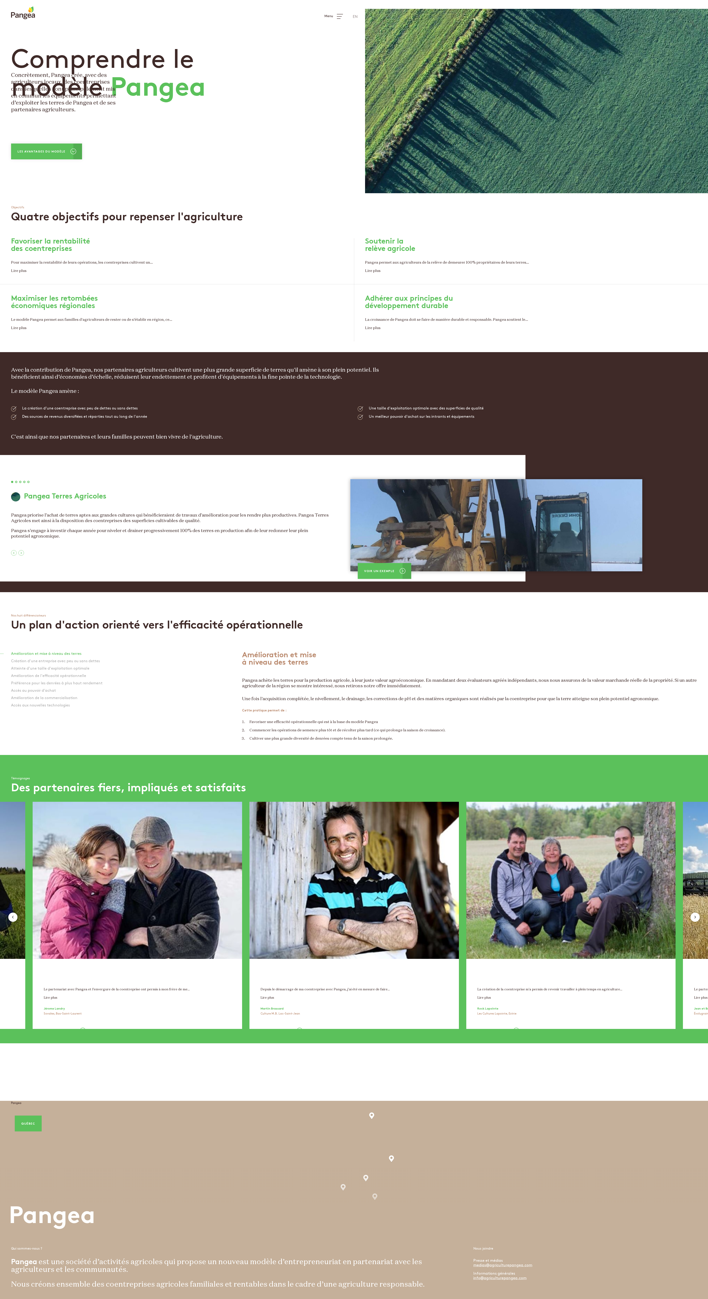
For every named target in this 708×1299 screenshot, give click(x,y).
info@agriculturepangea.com (500, 1278)
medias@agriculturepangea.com (502, 1265)
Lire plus (19, 271)
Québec (28, 1124)
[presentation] (14, 553)
